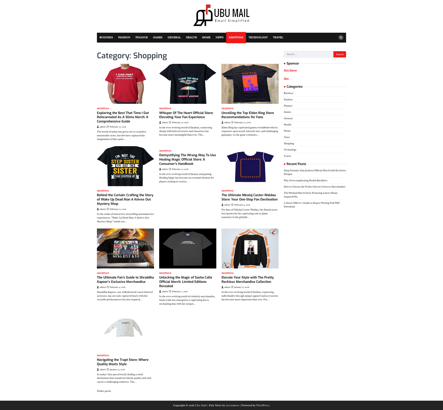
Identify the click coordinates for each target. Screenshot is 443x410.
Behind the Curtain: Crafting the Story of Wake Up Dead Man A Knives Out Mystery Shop (125, 199)
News (220, 37)
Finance (141, 37)
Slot (286, 78)
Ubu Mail (201, 405)
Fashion (124, 37)
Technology (258, 37)
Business (106, 37)
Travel (278, 37)
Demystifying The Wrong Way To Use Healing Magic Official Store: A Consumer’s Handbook (187, 159)
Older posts (104, 391)
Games (157, 37)
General (174, 37)
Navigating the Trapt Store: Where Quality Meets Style (122, 362)
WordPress (262, 405)
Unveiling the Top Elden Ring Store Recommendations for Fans (248, 115)
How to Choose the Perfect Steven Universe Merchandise (314, 186)
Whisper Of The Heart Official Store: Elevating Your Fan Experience (186, 115)
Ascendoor (232, 405)
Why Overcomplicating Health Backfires (305, 180)
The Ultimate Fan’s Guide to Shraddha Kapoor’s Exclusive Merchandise (125, 279)
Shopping (236, 37)
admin (103, 126)
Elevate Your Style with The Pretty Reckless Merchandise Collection (248, 279)
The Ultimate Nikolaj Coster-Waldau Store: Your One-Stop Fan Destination (250, 197)
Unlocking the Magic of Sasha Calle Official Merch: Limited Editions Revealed (185, 281)
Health (191, 37)
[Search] (340, 37)
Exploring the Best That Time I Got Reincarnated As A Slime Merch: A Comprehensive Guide (123, 117)
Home (206, 37)
